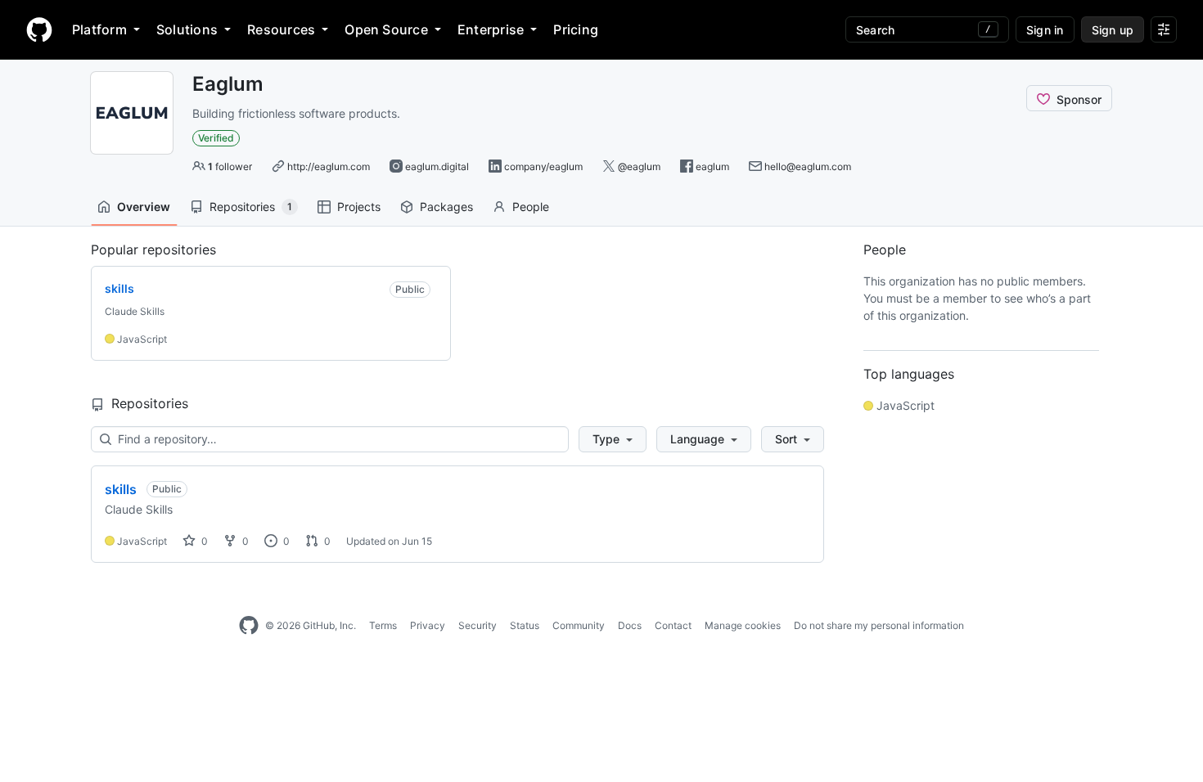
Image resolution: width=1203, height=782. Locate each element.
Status (524, 625)
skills (121, 489)
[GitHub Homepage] (249, 625)
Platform (99, 29)
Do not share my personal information (879, 625)
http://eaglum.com (328, 166)
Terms (383, 625)
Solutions (187, 29)
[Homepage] (39, 29)
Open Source (386, 29)
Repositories (251, 206)
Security (477, 625)
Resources (281, 29)
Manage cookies (743, 625)
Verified (216, 138)
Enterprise (490, 29)
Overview (143, 206)
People (530, 206)
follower (230, 166)
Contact (673, 625)
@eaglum (639, 166)
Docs (630, 625)
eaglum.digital (437, 166)
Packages (446, 206)
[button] (613, 439)
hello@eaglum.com (807, 166)
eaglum (712, 166)
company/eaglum (543, 166)
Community (578, 625)
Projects (359, 206)
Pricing (575, 29)
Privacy (427, 625)
